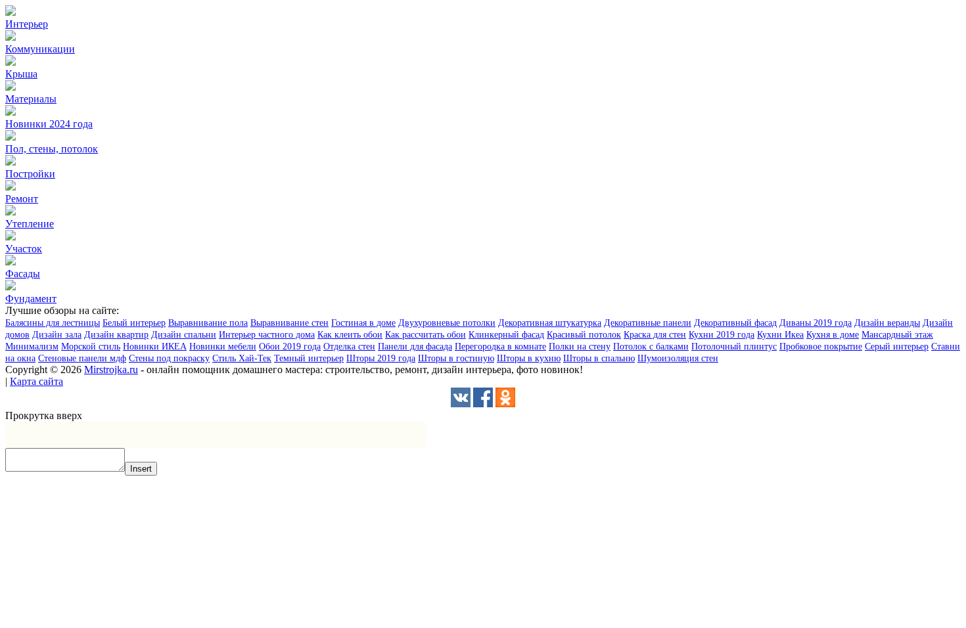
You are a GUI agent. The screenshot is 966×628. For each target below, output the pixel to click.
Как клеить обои (349, 335)
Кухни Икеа (780, 335)
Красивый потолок (584, 335)
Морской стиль (90, 346)
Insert (141, 469)
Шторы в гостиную (456, 358)
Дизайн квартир (116, 335)
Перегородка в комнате (500, 346)
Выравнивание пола (208, 323)
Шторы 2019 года (380, 358)
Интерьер (26, 24)
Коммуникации (40, 49)
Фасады (22, 273)
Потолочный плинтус (734, 346)
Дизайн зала (56, 335)
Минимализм (31, 346)
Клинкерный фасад (506, 335)
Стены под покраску (169, 358)
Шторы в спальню (599, 358)
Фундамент (31, 298)
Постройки (30, 173)
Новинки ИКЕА (155, 346)
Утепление (29, 223)
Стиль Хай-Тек (241, 358)
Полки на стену (579, 346)
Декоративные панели (647, 323)
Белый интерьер (134, 323)
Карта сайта (36, 381)
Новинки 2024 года (49, 123)
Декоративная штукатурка (549, 323)
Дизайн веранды (887, 323)
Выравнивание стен (289, 323)
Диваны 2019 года (815, 323)
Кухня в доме (832, 335)
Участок (23, 248)
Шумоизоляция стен (677, 358)
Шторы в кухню (529, 358)
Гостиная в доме (363, 323)
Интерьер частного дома (267, 335)
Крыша (21, 73)
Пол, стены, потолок (51, 148)
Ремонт (21, 198)
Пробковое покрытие (820, 346)
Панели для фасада (415, 346)
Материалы (31, 98)
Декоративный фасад (735, 323)
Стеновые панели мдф (82, 358)
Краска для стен (655, 335)
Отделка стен (349, 346)
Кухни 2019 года (721, 335)
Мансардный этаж (897, 335)
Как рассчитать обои (425, 335)
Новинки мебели (222, 346)
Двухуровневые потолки (446, 323)
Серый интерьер (897, 346)
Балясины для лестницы (52, 323)
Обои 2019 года (290, 346)
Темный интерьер (309, 358)
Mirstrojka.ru (111, 369)
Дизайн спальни (183, 335)
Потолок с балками (651, 346)
